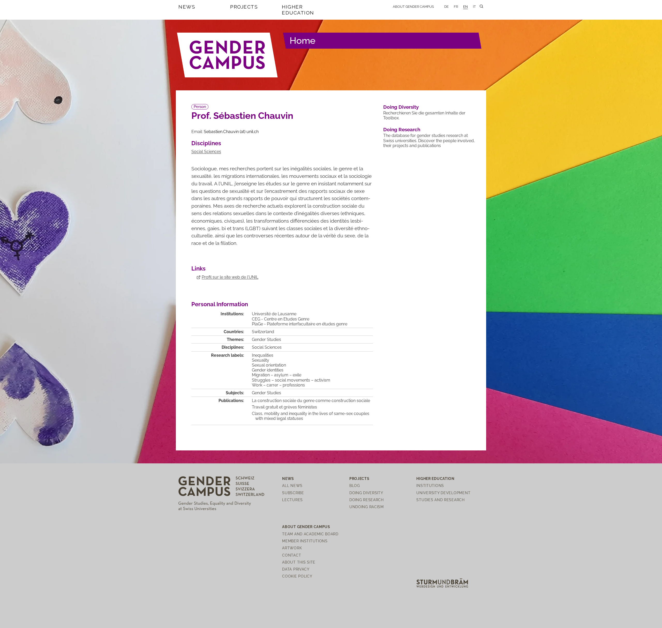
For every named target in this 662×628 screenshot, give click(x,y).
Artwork (292, 548)
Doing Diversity (401, 107)
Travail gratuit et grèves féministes (284, 407)
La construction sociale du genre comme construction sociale (311, 400)
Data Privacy (296, 569)
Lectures (292, 500)
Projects (244, 7)
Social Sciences (206, 151)
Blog (354, 485)
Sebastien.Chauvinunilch (231, 131)
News (186, 7)
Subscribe (293, 493)
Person (200, 106)
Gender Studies (266, 339)
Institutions (430, 485)
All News (292, 485)
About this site (298, 562)
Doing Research (401, 129)
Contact (291, 555)
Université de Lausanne (274, 313)
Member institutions (305, 541)
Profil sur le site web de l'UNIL (230, 277)
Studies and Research (440, 500)
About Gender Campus (413, 7)
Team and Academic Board (310, 534)
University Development (443, 493)
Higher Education (298, 10)
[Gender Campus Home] (227, 55)
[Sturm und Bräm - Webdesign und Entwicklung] (442, 582)
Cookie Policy (297, 576)
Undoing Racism (366, 507)
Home (302, 40)
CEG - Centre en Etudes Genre (280, 319)
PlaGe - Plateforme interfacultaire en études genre (299, 324)
